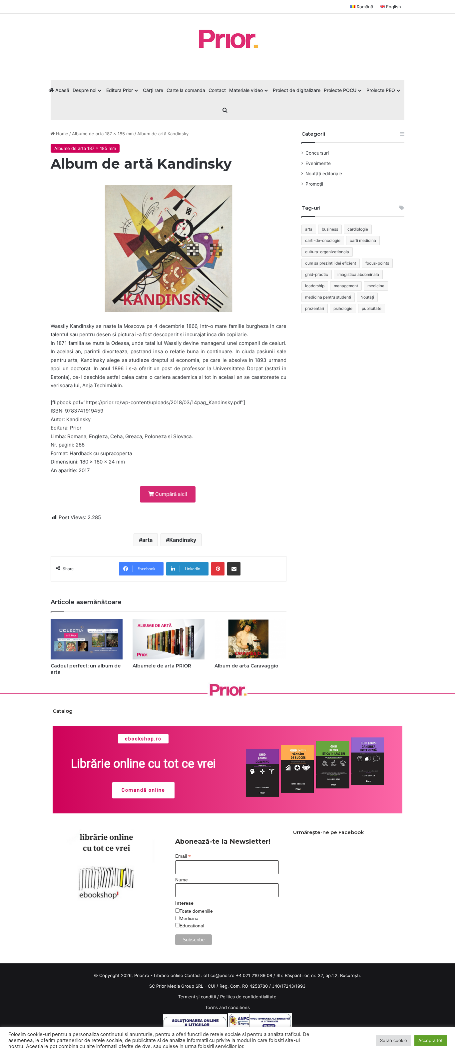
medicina (375, 285)
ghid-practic (316, 274)
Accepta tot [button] (430, 1040)
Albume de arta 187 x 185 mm (103, 133)
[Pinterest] (218, 568)
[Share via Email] (233, 568)
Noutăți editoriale (323, 173)
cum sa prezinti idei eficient (330, 263)
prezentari (314, 308)
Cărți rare (153, 90)
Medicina (189, 918)
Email (183, 856)
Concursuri (317, 153)
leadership (314, 285)
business (330, 229)
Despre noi (84, 90)
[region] (228, 770)
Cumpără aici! (170, 494)
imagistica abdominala (358, 274)
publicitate (371, 308)
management (346, 285)
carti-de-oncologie (322, 240)
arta (147, 539)
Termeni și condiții (197, 996)
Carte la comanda (186, 90)
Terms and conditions (227, 1007)
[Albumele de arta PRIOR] (169, 639)
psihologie (342, 308)
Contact (217, 90)
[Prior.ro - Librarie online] (227, 39)
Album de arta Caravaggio (246, 666)
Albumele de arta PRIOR (162, 666)
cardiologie (357, 229)
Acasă (61, 90)
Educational (192, 925)
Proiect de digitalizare (296, 90)
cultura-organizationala (327, 251)
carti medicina (363, 240)
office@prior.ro (219, 975)
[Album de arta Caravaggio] (250, 639)
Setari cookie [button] (393, 1040)
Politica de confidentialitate (248, 996)
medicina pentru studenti (328, 297)
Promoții (314, 184)
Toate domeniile (196, 911)
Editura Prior (119, 90)
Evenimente (318, 163)
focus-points (377, 263)
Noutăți (367, 297)
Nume (181, 879)
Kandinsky (182, 539)
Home (61, 133)
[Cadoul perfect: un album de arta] (87, 639)
